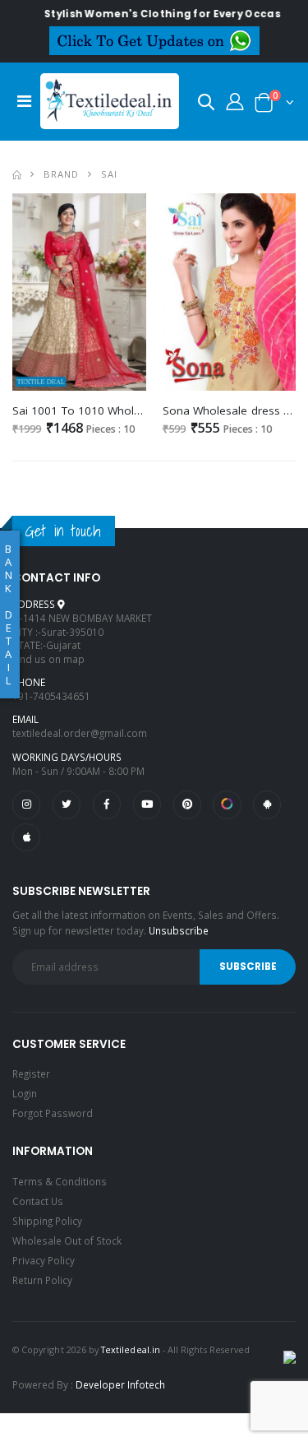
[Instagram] (26, 804)
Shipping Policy (47, 1220)
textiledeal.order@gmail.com (79, 733)
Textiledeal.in (130, 1349)
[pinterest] (187, 804)
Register (31, 1073)
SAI (109, 174)
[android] (267, 804)
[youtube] (147, 804)
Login (24, 1093)
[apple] (26, 837)
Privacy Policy (43, 1260)
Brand (61, 174)
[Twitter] (66, 804)
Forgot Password (52, 1113)
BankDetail (8, 614)
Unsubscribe (179, 930)
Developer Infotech (120, 1384)
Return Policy (42, 1280)
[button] (206, 105)
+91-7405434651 (51, 695)
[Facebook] (107, 804)
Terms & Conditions (59, 1181)
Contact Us (37, 1201)
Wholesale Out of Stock (67, 1240)
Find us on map (48, 658)
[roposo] (227, 804)
